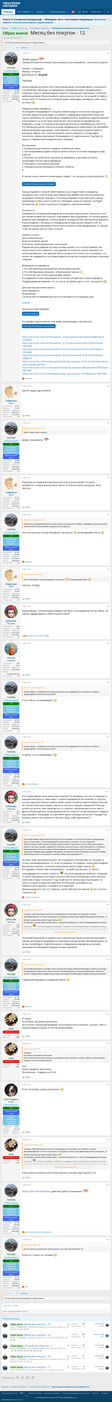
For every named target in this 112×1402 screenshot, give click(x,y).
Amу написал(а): (30, 1049)
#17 (107, 1084)
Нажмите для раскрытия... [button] (66, 932)
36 (40, 1351)
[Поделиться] (105, 53)
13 (11, 1340)
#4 (108, 477)
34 (34, 1351)
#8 (108, 643)
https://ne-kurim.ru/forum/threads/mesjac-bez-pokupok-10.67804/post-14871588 (64, 373)
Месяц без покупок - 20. (37, 1334)
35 (37, 1351)
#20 (107, 1239)
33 (31, 1351)
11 (63, 1338)
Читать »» (15, 95)
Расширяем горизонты (36, 1337)
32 (28, 1351)
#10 (107, 737)
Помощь (95, 1393)
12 (66, 1338)
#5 (108, 514)
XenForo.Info (18, 1400)
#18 (107, 1139)
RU (23, 1393)
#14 (107, 959)
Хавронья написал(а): (33, 428)
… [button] (13, 47)
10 (27, 1329)
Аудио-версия (45, 22)
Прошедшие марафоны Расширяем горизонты (47, 1327)
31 (25, 1351)
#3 (108, 423)
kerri (102, 1337)
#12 (107, 830)
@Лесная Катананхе (40, 1191)
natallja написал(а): (32, 574)
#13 (107, 905)
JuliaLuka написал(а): (32, 687)
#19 (107, 1185)
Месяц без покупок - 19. (37, 1324)
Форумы (8, 11)
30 (21, 1351)
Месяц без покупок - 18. (37, 1356)
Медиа (40, 11)
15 (17, 47)
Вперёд (24, 47)
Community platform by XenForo (51, 1396)
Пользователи (57, 11)
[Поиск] (108, 11)
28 (15, 1351)
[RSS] (110, 1393)
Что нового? (23, 11)
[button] (33, 11)
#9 (108, 682)
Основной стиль (11, 1393)
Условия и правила (52, 1393)
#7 (108, 606)
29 (18, 1351)
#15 (107, 1014)
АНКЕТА (26, 302)
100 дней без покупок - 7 (38, 1345)
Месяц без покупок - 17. (37, 1367)
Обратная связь (35, 1393)
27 (12, 1351)
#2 (108, 386)
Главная (104, 1393)
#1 (108, 53)
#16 (107, 1043)
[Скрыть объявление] (108, 19)
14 (14, 1340)
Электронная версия (24, 22)
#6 (108, 569)
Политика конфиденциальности (76, 1393)
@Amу (25, 1191)
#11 (107, 791)
